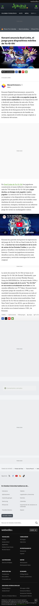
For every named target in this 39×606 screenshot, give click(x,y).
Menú (2, 8)
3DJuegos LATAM (24, 588)
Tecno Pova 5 (30, 468)
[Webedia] (34, 1)
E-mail (26, 72)
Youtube (16, 475)
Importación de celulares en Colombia (28, 505)
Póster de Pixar (19, 468)
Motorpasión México (26, 596)
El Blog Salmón (24, 574)
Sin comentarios (9, 72)
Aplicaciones (12, 315)
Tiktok (23, 475)
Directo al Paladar (7, 562)
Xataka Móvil (5, 542)
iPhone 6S (5, 505)
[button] (15, 85)
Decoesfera (5, 576)
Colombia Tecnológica (9, 13)
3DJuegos (23, 539)
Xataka (4, 539)
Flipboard (23, 72)
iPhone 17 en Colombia (10, 29)
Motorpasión (23, 562)
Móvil (27, 13)
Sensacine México (25, 591)
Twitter (20, 72)
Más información (21, 604)
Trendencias (5, 574)
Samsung (5, 501)
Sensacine (23, 551)
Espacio (33, 13)
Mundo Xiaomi (6, 549)
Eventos (22, 498)
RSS (20, 475)
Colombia (23, 501)
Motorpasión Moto (25, 565)
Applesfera (5, 544)
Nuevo (36, 8)
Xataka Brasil (5, 591)
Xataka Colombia (19, 6)
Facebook (16, 72)
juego (30, 315)
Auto (20, 13)
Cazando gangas (7, 498)
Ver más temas (7, 515)
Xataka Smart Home (7, 547)
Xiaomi (22, 510)
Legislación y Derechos (27, 494)
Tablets (22, 491)
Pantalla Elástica (7, 510)
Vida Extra (23, 542)
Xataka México (6, 588)
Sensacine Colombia (26, 593)
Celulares (5, 491)
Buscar (36, 522)
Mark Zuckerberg (24, 29)
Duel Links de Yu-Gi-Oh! (13, 184)
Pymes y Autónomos (26, 576)
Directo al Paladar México (9, 596)
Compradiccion (6, 579)
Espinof (22, 553)
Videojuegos (21, 315)
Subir (32, 530)
